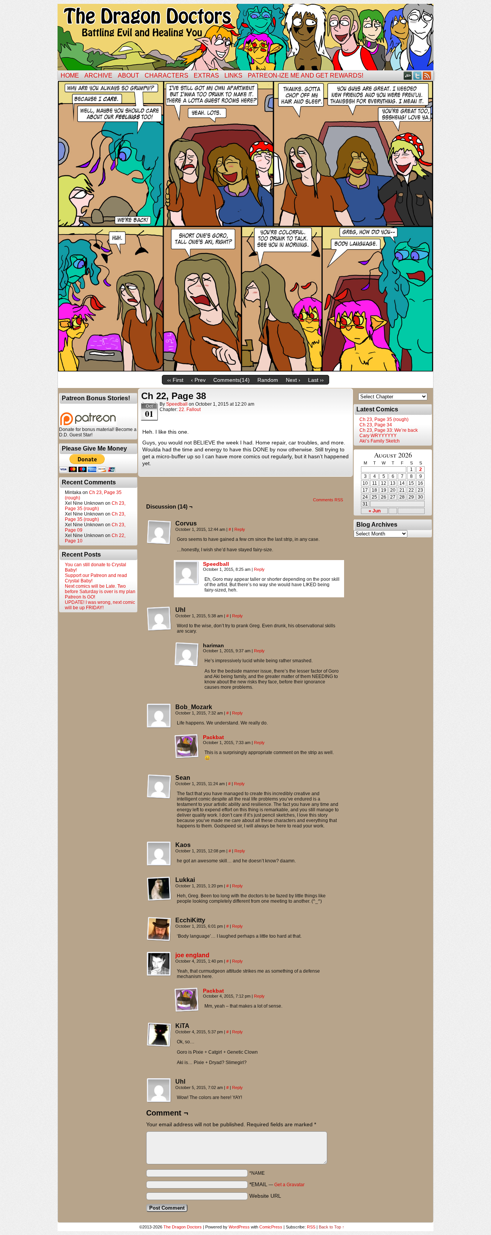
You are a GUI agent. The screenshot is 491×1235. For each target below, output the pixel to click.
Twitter (417, 75)
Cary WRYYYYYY (378, 435)
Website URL (265, 1196)
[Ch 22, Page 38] (245, 369)
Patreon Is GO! (80, 597)
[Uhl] (159, 619)
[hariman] (187, 654)
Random (267, 380)
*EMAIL (277, 1184)
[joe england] (159, 974)
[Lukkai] (159, 889)
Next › (293, 380)
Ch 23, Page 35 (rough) (95, 506)
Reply (239, 529)
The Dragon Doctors (182, 1227)
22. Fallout (190, 409)
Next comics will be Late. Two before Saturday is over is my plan (100, 589)
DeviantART (408, 75)
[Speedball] (187, 583)
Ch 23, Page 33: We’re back (388, 430)
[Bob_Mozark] (159, 716)
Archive (98, 75)
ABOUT (128, 75)
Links (233, 75)
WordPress (239, 1227)
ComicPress (270, 1227)
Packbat (213, 737)
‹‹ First (175, 380)
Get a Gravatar (289, 1184)
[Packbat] (187, 757)
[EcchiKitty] (159, 929)
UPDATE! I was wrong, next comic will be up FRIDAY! (100, 605)
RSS (427, 75)
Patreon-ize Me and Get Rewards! (305, 75)
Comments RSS (328, 499)
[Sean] (159, 786)
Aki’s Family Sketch (379, 441)
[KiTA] (159, 1035)
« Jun (375, 511)
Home (70, 75)
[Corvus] (159, 532)
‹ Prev (198, 380)
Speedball (177, 404)
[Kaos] (159, 854)
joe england (192, 955)
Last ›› (316, 380)
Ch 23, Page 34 (375, 425)
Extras (206, 75)
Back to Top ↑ (331, 1227)
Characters (166, 75)
